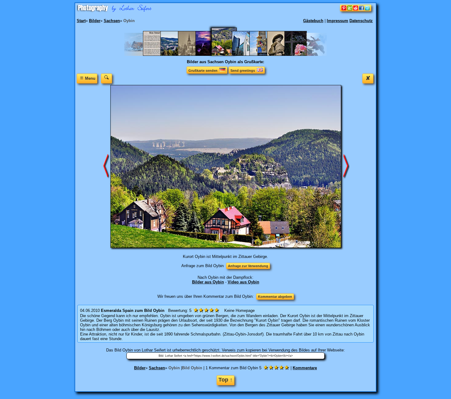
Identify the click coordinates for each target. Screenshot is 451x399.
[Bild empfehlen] (355, 10)
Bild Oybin (192, 368)
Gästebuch (313, 20)
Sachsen (157, 368)
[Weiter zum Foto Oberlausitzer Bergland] (106, 166)
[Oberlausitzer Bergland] (210, 54)
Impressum (337, 20)
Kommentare (305, 368)
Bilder (139, 368)
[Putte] (281, 54)
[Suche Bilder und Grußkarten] (106, 78)
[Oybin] (228, 54)
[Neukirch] (175, 54)
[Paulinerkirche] (246, 54)
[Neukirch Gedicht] (157, 54)
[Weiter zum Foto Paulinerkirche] (346, 166)
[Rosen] (299, 54)
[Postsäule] (264, 54)
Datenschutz (361, 20)
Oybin (174, 368)
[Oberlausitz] (192, 54)
